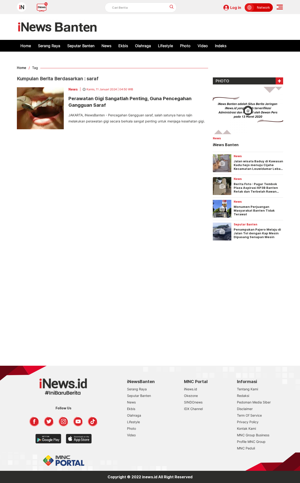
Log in (235, 7)
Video (203, 45)
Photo (185, 45)
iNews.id (190, 389)
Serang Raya (49, 45)
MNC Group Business (253, 435)
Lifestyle (165, 45)
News (106, 45)
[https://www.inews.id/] (57, 27)
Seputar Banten (80, 45)
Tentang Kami (247, 389)
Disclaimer (245, 409)
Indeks (220, 45)
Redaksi (243, 396)
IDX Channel (193, 409)
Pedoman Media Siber (254, 402)
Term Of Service (249, 415)
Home (25, 45)
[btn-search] (171, 7)
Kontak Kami (246, 428)
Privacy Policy (248, 422)
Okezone (191, 396)
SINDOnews (193, 402)
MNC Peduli (246, 448)
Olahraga (143, 45)
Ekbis (123, 45)
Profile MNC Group (251, 442)
